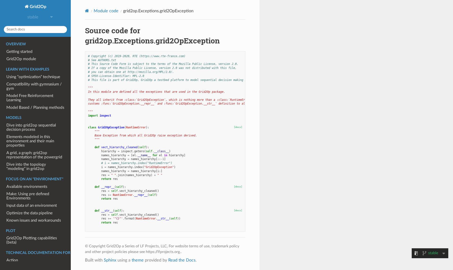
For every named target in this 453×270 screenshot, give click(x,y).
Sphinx (110, 260)
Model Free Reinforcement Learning (29, 98)
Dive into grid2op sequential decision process (31, 127)
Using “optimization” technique (33, 77)
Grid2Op (37, 6)
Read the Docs (182, 260)
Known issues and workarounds (33, 220)
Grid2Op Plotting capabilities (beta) (31, 240)
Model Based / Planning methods (35, 108)
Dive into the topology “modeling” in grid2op (26, 167)
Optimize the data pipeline (29, 213)
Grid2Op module (21, 59)
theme (138, 260)
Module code (106, 11)
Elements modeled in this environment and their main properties (30, 141)
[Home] (87, 11)
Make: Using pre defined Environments (27, 196)
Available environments (26, 187)
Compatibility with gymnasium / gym (34, 86)
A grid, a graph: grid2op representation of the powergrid (34, 155)
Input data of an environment (31, 205)
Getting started (19, 52)
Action (12, 260)
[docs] (238, 127)
